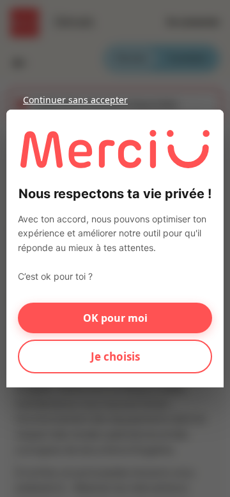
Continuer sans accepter (75, 100)
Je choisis (115, 356)
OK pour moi (115, 318)
